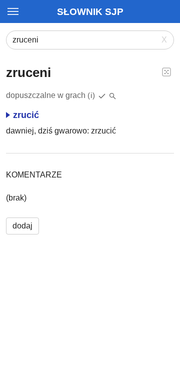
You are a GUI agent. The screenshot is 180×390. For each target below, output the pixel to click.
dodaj (22, 226)
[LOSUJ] (166, 72)
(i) (92, 95)
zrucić (26, 115)
